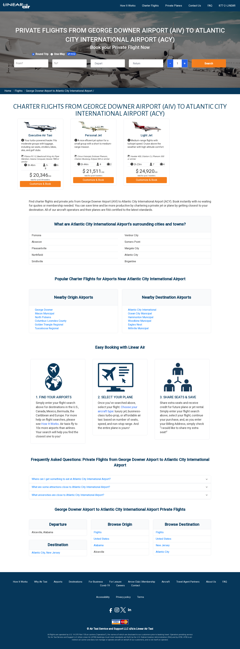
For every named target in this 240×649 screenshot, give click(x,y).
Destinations (75, 581)
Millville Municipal (138, 328)
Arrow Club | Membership (141, 581)
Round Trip (42, 54)
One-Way (59, 54)
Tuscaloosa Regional (47, 328)
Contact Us (195, 5)
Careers (120, 585)
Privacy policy (123, 597)
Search (209, 63)
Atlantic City (162, 551)
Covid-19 (105, 585)
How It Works (128, 5)
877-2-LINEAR (227, 5)
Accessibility (103, 597)
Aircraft (166, 581)
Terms (140, 597)
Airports (58, 581)
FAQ (210, 5)
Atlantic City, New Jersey (46, 552)
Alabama (99, 545)
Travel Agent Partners (188, 581)
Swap (73, 54)
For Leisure (115, 581)
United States (101, 538)
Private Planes (173, 5)
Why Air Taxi (40, 581)
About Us (211, 581)
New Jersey (163, 545)
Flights (98, 532)
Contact (135, 585)
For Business (96, 581)
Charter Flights (150, 5)
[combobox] (54, 63)
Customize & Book (40, 183)
